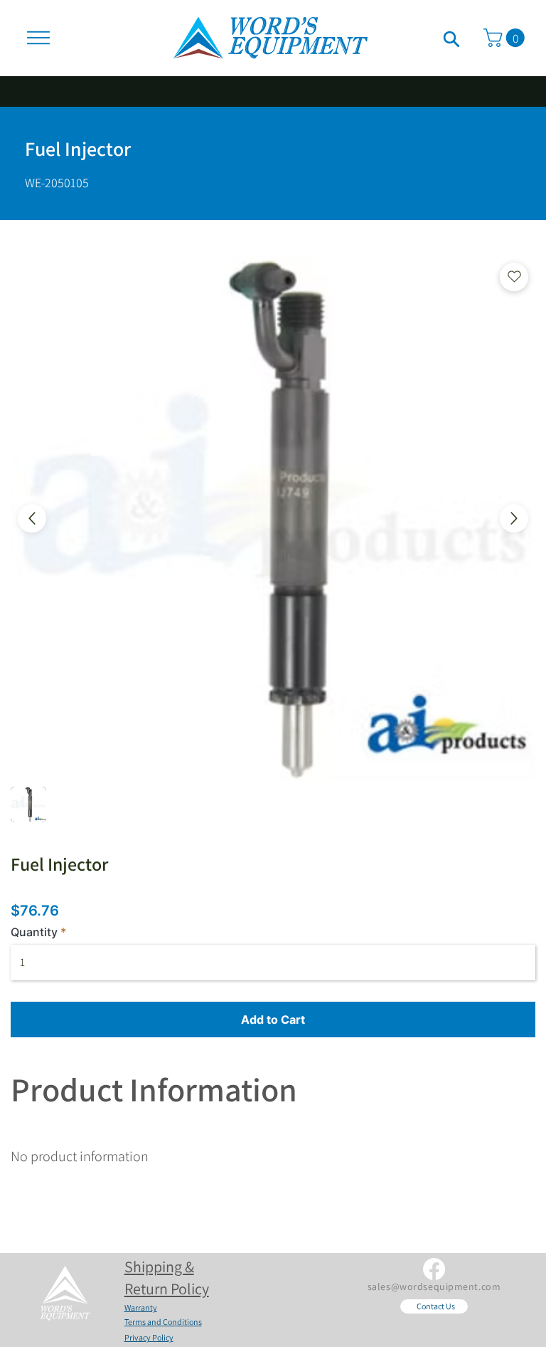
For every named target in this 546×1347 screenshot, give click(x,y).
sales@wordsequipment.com (434, 1286)
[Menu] (38, 37)
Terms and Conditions (163, 1321)
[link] (506, 37)
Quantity (34, 932)
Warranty (140, 1307)
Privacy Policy (148, 1337)
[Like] (451, 38)
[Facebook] (434, 1269)
